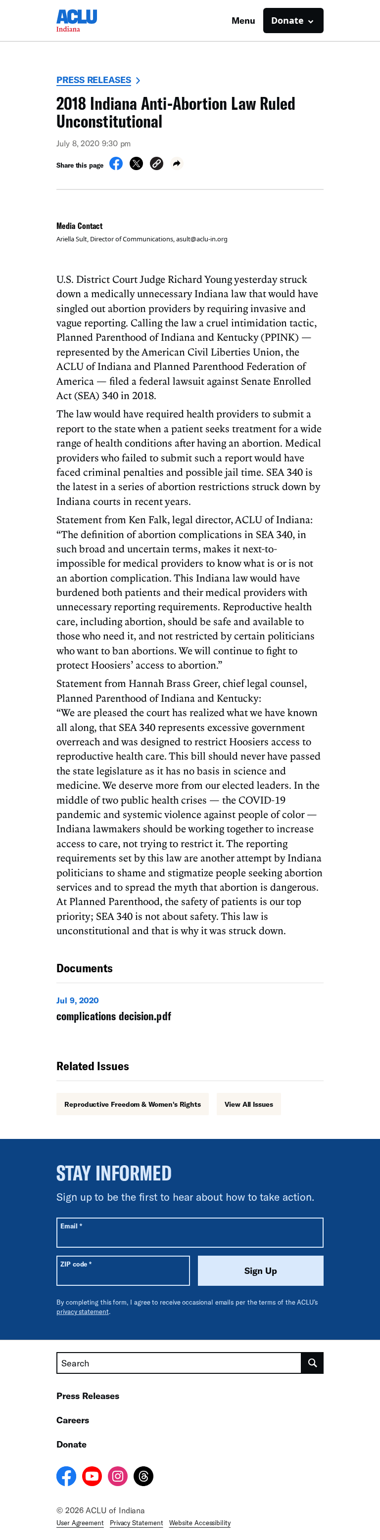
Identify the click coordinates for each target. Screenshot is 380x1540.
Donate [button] (287, 20)
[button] (156, 165)
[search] (313, 1363)
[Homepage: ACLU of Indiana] (91, 20)
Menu (243, 20)
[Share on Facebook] (116, 167)
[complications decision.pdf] (190, 1011)
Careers (72, 1419)
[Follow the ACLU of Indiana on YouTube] (92, 1477)
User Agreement (80, 1523)
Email (71, 1226)
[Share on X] (136, 167)
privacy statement (82, 1311)
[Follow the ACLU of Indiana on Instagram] (118, 1477)
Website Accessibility (200, 1523)
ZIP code (76, 1264)
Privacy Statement (136, 1523)
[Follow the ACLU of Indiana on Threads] (143, 1477)
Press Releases (93, 79)
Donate (71, 1444)
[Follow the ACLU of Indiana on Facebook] (66, 1477)
